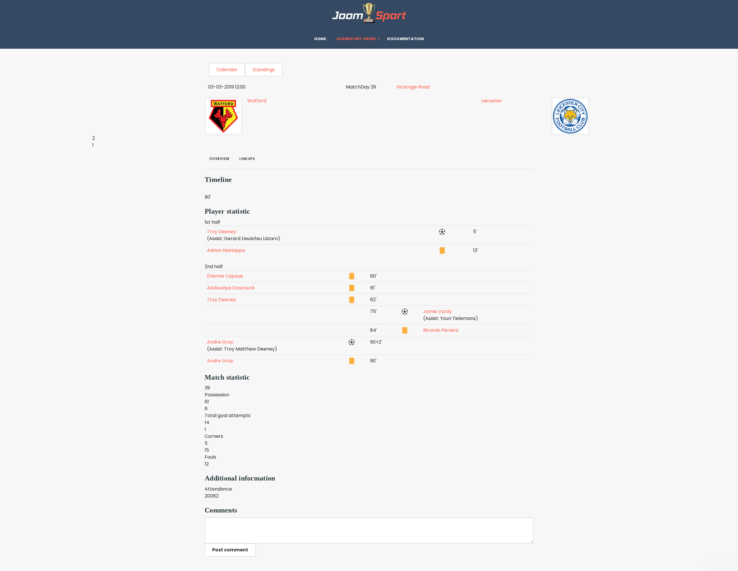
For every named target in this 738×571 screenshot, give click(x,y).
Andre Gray (220, 342)
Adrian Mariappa (226, 250)
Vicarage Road (413, 87)
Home (320, 39)
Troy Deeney (221, 231)
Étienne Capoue (225, 276)
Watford (256, 100)
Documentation (405, 39)
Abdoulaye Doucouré (231, 287)
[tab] (219, 159)
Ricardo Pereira (440, 330)
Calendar (227, 69)
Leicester (491, 100)
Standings (264, 69)
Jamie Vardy (437, 311)
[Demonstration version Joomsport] (369, 13)
